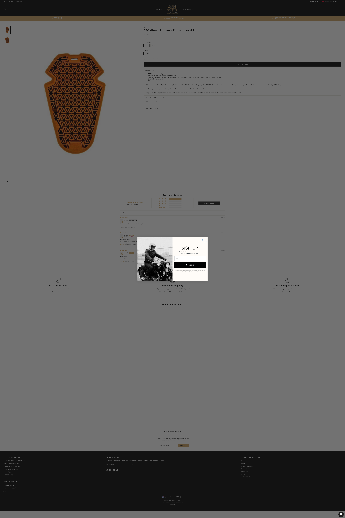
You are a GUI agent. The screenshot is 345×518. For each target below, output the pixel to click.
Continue (190, 265)
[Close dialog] (204, 240)
